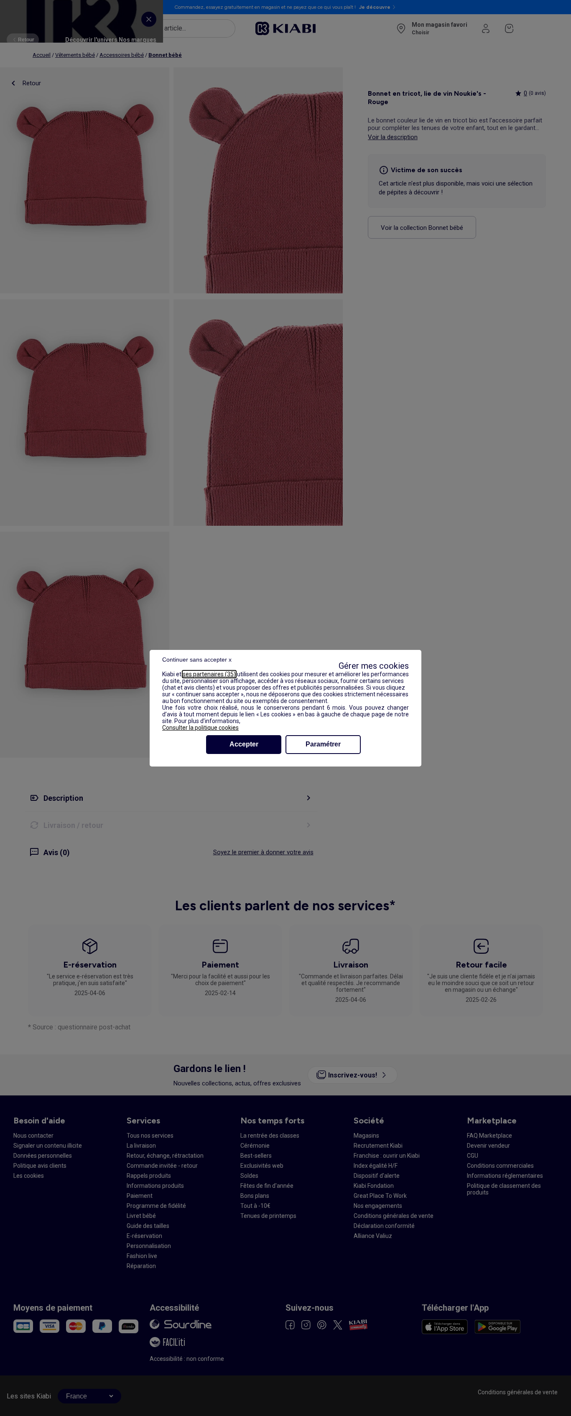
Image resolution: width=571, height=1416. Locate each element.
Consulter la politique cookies (200, 727)
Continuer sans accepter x (197, 659)
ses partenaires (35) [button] (209, 674)
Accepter (243, 744)
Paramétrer (323, 744)
